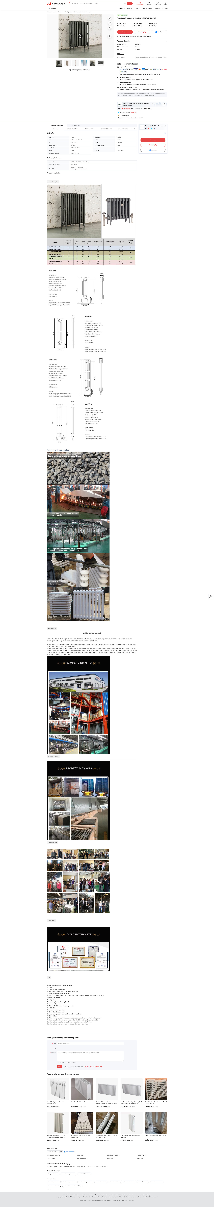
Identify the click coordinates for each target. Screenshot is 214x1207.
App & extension (147, 8)
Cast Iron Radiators (87, 12)
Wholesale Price (109, 1195)
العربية (116, 1196)
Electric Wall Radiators (84, 1174)
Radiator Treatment (129, 1182)
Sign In (120, 118)
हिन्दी (129, 1196)
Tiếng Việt (145, 1196)
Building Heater (68, 12)
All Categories (52, 8)
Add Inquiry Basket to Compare (80, 70)
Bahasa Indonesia (153, 1196)
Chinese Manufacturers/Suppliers (87, 1195)
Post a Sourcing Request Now (93, 1066)
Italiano (98, 1196)
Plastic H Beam (51, 1158)
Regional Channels (127, 1195)
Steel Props (110, 1158)
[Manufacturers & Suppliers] (56, 3)
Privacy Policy (132, 1200)
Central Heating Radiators (68, 1174)
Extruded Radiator (142, 1182)
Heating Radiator (78, 12)
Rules (166, 8)
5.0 (146, 128)
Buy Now (125, 32)
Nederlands (110, 1196)
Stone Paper (80, 1155)
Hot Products (66, 1195)
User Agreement (116, 1200)
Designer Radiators (53, 1174)
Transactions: (143, 108)
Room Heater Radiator (157, 1182)
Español (73, 1196)
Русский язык (92, 1196)
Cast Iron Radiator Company (55, 1186)
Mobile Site (143, 1195)
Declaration (124, 1200)
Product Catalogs (70, 1152)
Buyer (128, 8)
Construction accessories (53, 1155)
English (68, 1196)
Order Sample (147, 36)
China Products (74, 1195)
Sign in (165, 4)
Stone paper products (112, 1155)
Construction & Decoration (57, 12)
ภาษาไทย (134, 1196)
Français (85, 1196)
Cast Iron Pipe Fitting (101, 1182)
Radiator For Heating (115, 1182)
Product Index (136, 1195)
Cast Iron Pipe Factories (69, 1182)
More (48, 1189)
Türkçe (139, 1196)
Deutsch (104, 1196)
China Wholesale (100, 1195)
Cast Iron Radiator (81, 1158)
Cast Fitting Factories (53, 1182)
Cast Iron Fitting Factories (85, 1182)
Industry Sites (118, 1195)
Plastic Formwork (141, 1155)
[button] (131, 128)
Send (59, 1066)
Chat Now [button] (160, 32)
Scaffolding (140, 1158)
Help (137, 8)
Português (79, 1196)
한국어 (120, 1196)
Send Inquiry (142, 32)
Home (48, 12)
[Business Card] (165, 133)
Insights (149, 1195)
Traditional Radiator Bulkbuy (73, 1186)
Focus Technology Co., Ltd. (96, 1200)
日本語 (125, 1196)
